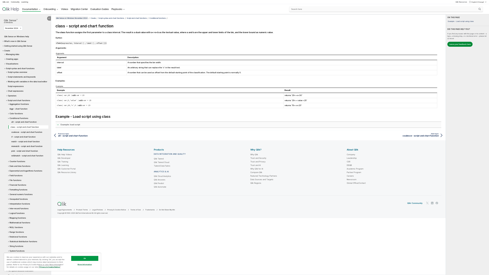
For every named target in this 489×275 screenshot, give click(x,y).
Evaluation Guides (99, 9)
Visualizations (12, 64)
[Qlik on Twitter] (427, 203)
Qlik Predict (159, 183)
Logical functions (17, 213)
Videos (64, 9)
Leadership (352, 158)
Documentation (30, 9)
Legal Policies (97, 210)
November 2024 (11, 28)
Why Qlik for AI (256, 169)
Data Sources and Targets (261, 179)
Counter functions (17, 161)
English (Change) (478, 2)
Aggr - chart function (19, 109)
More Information (85, 264)
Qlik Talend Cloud (161, 162)
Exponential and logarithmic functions (26, 171)
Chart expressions (15, 91)
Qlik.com (6, 2)
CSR (348, 162)
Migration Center (79, 9)
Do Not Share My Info (167, 210)
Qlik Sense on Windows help (16, 36)
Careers (350, 176)
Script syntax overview (17, 72)
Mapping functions (18, 218)
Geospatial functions (19, 199)
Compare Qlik (256, 172)
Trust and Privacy (258, 162)
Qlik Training (62, 162)
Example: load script (70, 124)
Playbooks (116, 9)
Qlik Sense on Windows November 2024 (71, 18)
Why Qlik (254, 154)
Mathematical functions (20, 223)
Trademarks (150, 210)
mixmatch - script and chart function (27, 146)
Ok (85, 258)
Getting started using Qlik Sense (18, 46)
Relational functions (18, 237)
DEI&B (349, 165)
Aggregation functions (19, 104)
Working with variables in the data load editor (27, 81)
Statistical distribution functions (23, 241)
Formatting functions (18, 190)
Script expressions (16, 86)
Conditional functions (19, 118)
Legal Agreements (64, 210)
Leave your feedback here (460, 44)
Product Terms (82, 210)
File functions (15, 180)
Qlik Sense (10, 21)
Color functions (16, 113)
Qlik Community (415, 203)
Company (351, 154)
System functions (17, 251)
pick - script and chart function (24, 151)
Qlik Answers (159, 180)
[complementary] (467, 144)
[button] (480, 9)
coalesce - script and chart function (26, 132)
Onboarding (49, 9)
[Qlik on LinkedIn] (432, 203)
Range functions (17, 232)
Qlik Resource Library (66, 172)
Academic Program (355, 169)
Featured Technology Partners (263, 176)
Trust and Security (258, 158)
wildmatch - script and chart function (27, 156)
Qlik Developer (63, 158)
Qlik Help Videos (64, 154)
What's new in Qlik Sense (15, 41)
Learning (24, 2)
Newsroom (351, 179)
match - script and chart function (25, 141)
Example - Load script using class (461, 21)
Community (15, 2)
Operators (12, 96)
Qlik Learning (63, 165)
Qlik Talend (159, 159)
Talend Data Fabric (162, 166)
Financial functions (18, 185)
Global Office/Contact (356, 183)
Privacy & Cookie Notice (116, 210)
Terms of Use (135, 210)
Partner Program (354, 172)
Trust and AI (255, 165)
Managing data (12, 54)
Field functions (16, 175)
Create (7, 51)
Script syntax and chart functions (20, 68)
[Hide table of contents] (49, 18)
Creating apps (12, 59)
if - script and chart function (23, 137)
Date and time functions (20, 166)
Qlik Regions (255, 183)
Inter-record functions (19, 208)
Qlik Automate (160, 187)
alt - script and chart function (24, 122)
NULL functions (16, 227)
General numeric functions (21, 194)
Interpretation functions (20, 204)
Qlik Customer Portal (66, 169)
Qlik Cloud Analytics (162, 176)
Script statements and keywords (22, 77)
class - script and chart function (24, 127)
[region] (52, 262)
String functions (16, 246)
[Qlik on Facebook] (437, 203)
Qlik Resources (461, 2)
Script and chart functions (19, 100)
